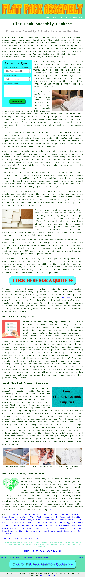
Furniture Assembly (42, 557)
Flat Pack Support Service (57, 531)
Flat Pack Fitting (30, 523)
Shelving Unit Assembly (56, 523)
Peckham (66, 297)
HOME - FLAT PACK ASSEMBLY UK (42, 551)
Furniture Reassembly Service (60, 520)
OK (54, 576)
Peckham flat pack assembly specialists (44, 322)
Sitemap (3, 557)
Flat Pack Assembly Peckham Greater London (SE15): (30, 37)
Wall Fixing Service (70, 528)
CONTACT (68, 18)
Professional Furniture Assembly (28, 514)
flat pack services (68, 367)
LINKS (54, 18)
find (29, 479)
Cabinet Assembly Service (27, 520)
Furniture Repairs (59, 526)
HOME (47, 18)
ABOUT (60, 18)
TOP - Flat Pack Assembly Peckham (20, 539)
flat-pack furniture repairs (53, 353)
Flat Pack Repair (24, 528)
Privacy (81, 557)
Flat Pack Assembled (14, 517)
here (50, 510)
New (25, 557)
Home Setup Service (46, 528)
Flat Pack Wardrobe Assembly (65, 514)
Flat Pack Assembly (41, 517)
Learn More (44, 576)
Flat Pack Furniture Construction (21, 531)
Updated (30, 557)
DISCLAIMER (77, 18)
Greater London (21, 369)
